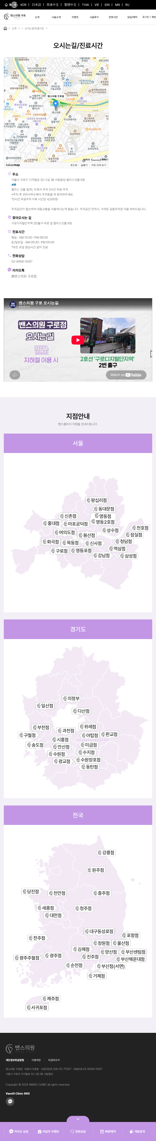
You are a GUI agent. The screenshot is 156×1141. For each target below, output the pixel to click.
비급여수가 (54, 1060)
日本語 (36, 4)
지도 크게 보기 (98, 165)
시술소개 (56, 17)
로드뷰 (73, 165)
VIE (96, 5)
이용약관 (36, 1060)
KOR (23, 5)
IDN (107, 5)
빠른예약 (110, 1131)
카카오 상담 (21, 1131)
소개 (37, 17)
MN (117, 5)
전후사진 (113, 17)
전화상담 (80, 1131)
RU (127, 5)
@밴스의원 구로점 (24, 276)
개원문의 (140, 1131)
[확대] (103, 103)
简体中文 (52, 4)
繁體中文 (70, 4)
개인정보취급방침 (15, 1060)
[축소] (103, 109)
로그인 (145, 17)
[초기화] (103, 116)
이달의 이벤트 (50, 1131)
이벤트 (75, 17)
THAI (85, 5)
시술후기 (94, 17)
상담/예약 (132, 17)
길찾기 (84, 165)
